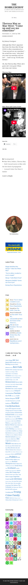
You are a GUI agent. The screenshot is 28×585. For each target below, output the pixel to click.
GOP (17, 398)
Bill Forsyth (13, 362)
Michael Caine (18, 437)
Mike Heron (13, 439)
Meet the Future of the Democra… (16, 321)
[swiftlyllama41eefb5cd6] (11, 519)
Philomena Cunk (19, 451)
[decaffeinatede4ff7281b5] (7, 527)
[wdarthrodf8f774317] (11, 531)
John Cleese (13, 421)
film (6, 396)
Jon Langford (11, 423)
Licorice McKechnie (18, 428)
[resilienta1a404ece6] (19, 531)
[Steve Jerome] (15, 535)
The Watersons (14, 487)
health (18, 400)
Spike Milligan (15, 474)
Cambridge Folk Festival (17, 369)
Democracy (10, 382)
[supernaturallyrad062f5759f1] (7, 523)
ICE (10, 408)
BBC (14, 360)
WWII (20, 500)
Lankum (16, 427)
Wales (7, 498)
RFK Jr (18, 459)
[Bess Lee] (11, 555)
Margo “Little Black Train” (13, 278)
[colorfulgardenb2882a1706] (7, 543)
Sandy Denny (18, 465)
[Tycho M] (15, 543)
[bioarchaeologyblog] (7, 547)
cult (17, 379)
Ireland (8, 415)
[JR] (11, 535)
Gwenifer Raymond (10, 400)
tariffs (11, 479)
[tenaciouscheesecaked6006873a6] (11, 515)
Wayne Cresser (17, 498)
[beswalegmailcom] (19, 555)
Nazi (18, 443)
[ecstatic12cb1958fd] (11, 543)
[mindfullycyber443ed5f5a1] (7, 555)
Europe (6, 390)
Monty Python (13, 441)
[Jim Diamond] (11, 551)
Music (8, 443)
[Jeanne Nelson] (19, 547)
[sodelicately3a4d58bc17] (19, 515)
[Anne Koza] (15, 515)
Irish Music (16, 414)
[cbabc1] (15, 559)
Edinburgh (15, 386)
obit (19, 448)
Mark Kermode (15, 433)
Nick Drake (15, 446)
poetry (7, 457)
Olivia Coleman (17, 449)
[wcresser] (19, 543)
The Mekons (14, 485)
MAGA (18, 431)
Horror (7, 408)
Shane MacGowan (12, 470)
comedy (7, 377)
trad (10, 489)
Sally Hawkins (11, 465)
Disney (17, 384)
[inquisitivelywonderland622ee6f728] (11, 559)
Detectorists (7, 384)
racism (11, 459)
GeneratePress (14, 582)
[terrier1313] (7, 515)
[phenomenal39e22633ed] (19, 535)
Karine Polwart (10, 425)
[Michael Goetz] (7, 539)
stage (20, 474)
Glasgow (12, 398)
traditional (14, 489)
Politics (14, 161)
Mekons (20, 434)
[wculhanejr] (15, 527)
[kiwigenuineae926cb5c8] (11, 539)
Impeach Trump (13, 410)
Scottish (17, 468)
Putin (7, 459)
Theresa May (21, 161)
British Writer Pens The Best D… (15, 335)
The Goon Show (9, 483)
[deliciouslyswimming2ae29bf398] (19, 519)
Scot (6, 468)
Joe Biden (19, 419)
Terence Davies (8, 481)
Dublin (20, 384)
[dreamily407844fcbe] (11, 527)
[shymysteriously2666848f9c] (11, 547)
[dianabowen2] (15, 531)
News (19, 252)
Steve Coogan (9, 476)
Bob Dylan (12, 364)
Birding (7, 364)
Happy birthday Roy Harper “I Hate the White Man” (13, 268)
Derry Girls (19, 382)
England (20, 388)
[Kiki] (15, 555)
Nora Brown (11, 448)
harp (16, 400)
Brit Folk (17, 367)
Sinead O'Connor (9, 474)
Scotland (11, 468)
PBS (9, 452)
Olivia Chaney (9, 450)
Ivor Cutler (8, 416)
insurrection (18, 412)
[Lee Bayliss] (7, 551)
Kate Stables (17, 425)
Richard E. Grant (8, 461)
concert (10, 377)
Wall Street (12, 498)
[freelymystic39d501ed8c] (7, 559)
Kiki (11, 325)
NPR (16, 448)
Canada (7, 371)
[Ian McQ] (7, 563)
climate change (15, 375)
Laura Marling (9, 429)
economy (8, 386)
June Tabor (18, 423)
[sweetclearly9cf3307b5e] (19, 539)
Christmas (8, 375)
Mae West (7, 161)
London (14, 431)
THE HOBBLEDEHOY (14, 6)
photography (7, 454)
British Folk (8, 369)
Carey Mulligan (12, 371)
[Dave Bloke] (19, 523)
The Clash (14, 481)
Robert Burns (16, 463)
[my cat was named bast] (19, 527)
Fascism (17, 393)
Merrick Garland (10, 437)
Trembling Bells (9, 492)
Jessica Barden (12, 419)
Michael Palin (8, 439)
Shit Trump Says (14, 472)
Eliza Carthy (14, 388)
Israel (20, 414)
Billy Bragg (19, 362)
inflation (13, 412)
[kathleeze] (15, 539)
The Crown (19, 481)
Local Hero (8, 431)
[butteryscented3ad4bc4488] (11, 523)
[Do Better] (7, 531)
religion (15, 459)
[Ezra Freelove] (7, 519)
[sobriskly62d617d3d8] (15, 551)
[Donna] (11, 563)
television (18, 479)
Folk (9, 396)
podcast (18, 454)
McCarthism (11, 434)
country (14, 379)
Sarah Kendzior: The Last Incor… (16, 327)
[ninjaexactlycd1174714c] (15, 523)
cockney (19, 375)
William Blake (8, 500)
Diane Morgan (13, 384)
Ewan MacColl (11, 390)
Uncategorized (9, 159)
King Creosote (11, 427)
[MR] (15, 547)
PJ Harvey (13, 454)
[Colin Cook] (19, 559)
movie (18, 440)
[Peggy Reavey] (15, 519)
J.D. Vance (14, 416)
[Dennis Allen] (7, 535)
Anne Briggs (8, 360)
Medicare (16, 435)
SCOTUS (7, 470)
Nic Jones (10, 445)
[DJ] (19, 551)
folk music (14, 395)
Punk (18, 457)
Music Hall (13, 443)
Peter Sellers (12, 451)
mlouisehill (13, 319)
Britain (11, 367)
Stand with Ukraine (12, 252)
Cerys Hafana (14, 373)
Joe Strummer (8, 421)
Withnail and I (15, 500)
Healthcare (8, 403)
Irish (12, 414)
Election (8, 388)
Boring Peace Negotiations (13, 285)
